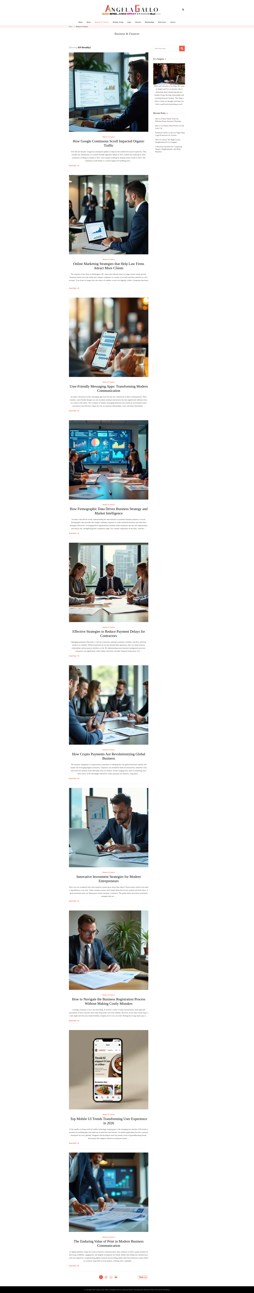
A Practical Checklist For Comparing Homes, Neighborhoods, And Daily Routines (168, 149)
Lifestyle (138, 22)
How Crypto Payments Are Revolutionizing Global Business (108, 756)
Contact (172, 22)
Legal (129, 22)
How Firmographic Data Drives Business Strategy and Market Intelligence (109, 511)
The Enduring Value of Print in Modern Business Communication (109, 1243)
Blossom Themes (148, 1290)
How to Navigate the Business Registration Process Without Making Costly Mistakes (108, 1001)
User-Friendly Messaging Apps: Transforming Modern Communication (109, 388)
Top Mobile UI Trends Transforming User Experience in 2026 (108, 1121)
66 (116, 1277)
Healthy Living (118, 22)
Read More (73, 165)
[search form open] (183, 10)
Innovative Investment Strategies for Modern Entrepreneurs (108, 879)
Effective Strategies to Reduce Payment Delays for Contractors (108, 633)
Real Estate (162, 22)
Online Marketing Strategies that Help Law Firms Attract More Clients (108, 266)
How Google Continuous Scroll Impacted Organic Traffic (108, 143)
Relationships (149, 22)
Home (81, 22)
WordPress (166, 1290)
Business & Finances (102, 22)
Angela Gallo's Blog (102, 1290)
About (89, 22)
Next (141, 1277)
